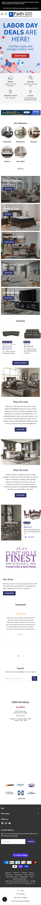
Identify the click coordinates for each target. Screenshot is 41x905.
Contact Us (16, 872)
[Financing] (30, 81)
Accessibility (18, 875)
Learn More (9, 593)
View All (20, 169)
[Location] (30, 95)
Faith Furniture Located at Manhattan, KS (16, 881)
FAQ (31, 877)
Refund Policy (24, 877)
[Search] (34, 678)
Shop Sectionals (20, 363)
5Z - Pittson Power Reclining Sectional (9, 352)
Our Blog (33, 881)
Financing (24, 872)
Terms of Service (29, 875)
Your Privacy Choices (12, 877)
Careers (31, 872)
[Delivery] (10, 81)
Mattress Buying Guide (19, 879)
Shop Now (20, 429)
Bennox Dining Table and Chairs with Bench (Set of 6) (32, 531)
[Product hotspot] (14, 379)
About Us (8, 872)
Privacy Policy (9, 875)
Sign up (31, 841)
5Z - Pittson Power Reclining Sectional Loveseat (30, 351)
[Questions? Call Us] (10, 95)
